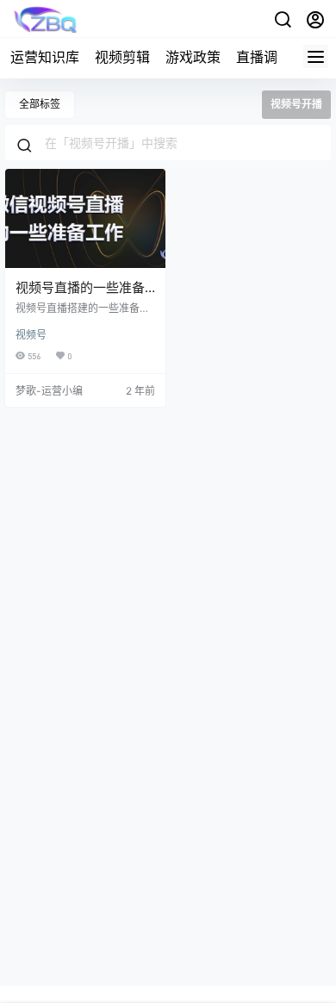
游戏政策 (193, 56)
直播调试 (263, 56)
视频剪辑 (122, 56)
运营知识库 (44, 56)
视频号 (31, 334)
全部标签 (39, 103)
